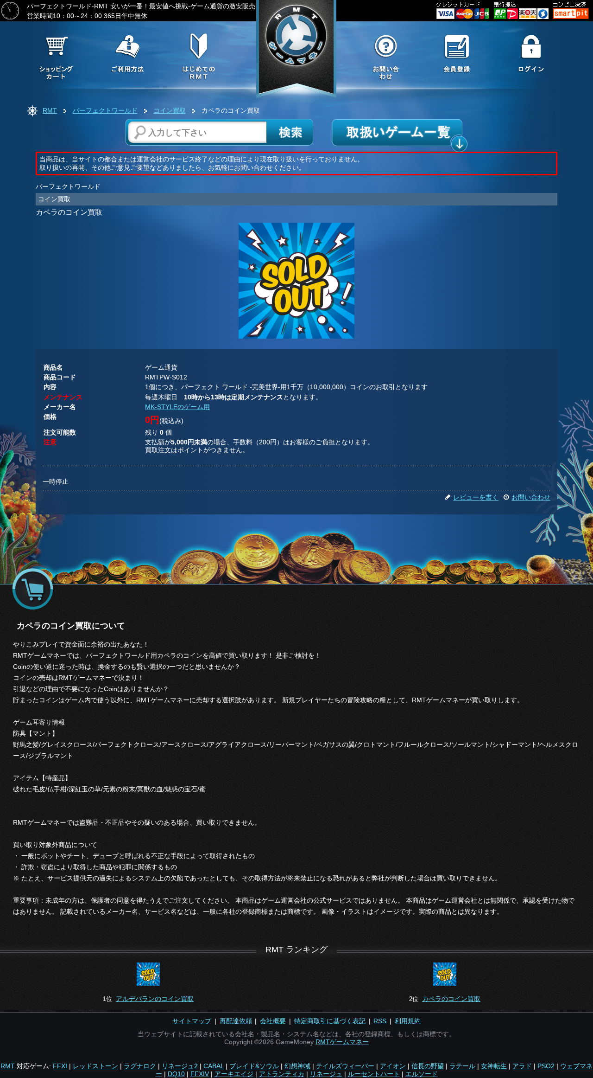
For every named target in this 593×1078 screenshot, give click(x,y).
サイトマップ (191, 1021)
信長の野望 (427, 1066)
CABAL (213, 1066)
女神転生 (494, 1066)
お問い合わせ (530, 497)
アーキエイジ (233, 1074)
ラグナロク (140, 1066)
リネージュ (326, 1074)
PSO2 (546, 1066)
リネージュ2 (180, 1066)
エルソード (421, 1074)
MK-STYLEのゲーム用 (177, 407)
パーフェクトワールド (105, 110)
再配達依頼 (236, 1021)
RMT (50, 110)
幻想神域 (297, 1066)
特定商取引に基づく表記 (330, 1021)
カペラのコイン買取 (451, 998)
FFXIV (199, 1074)
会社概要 (273, 1021)
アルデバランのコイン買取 (155, 998)
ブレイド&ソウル (254, 1066)
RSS (379, 1021)
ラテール (462, 1066)
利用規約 (408, 1021)
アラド (522, 1066)
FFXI (60, 1066)
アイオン (393, 1066)
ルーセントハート (374, 1074)
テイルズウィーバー (345, 1066)
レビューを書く (475, 497)
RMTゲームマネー (342, 1042)
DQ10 (176, 1074)
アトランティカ (281, 1074)
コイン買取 (169, 110)
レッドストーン (95, 1066)
